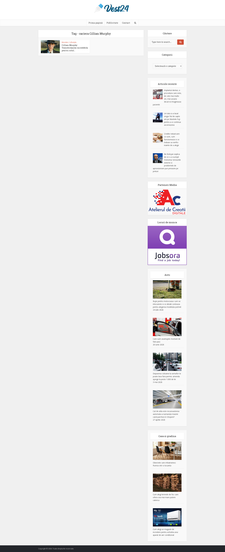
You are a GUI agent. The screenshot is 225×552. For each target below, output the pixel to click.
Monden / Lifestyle (69, 42)
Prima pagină (96, 22)
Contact (126, 22)
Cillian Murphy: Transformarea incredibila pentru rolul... (75, 48)
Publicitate (112, 22)
